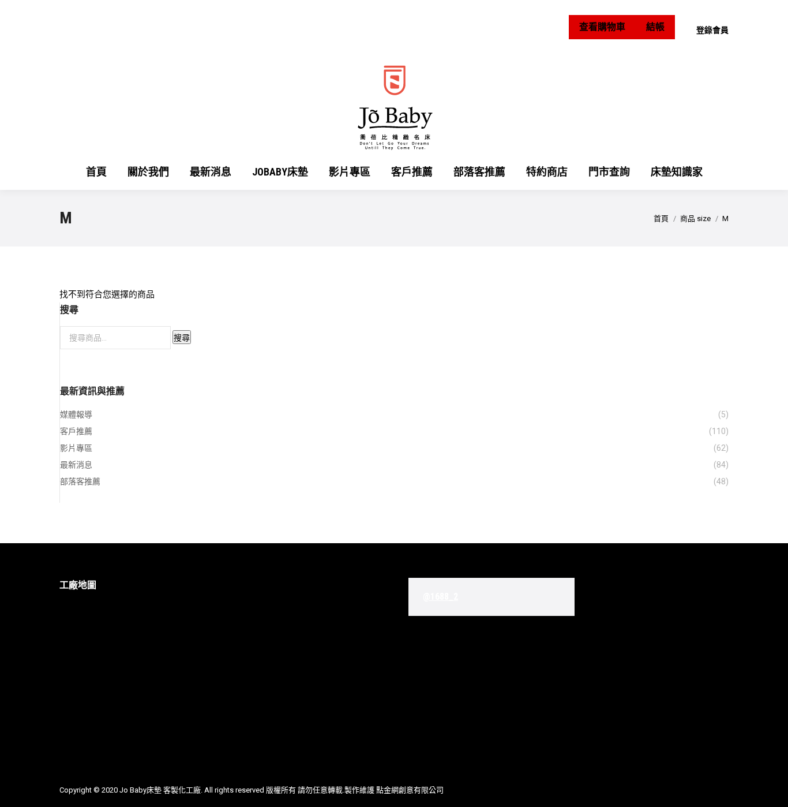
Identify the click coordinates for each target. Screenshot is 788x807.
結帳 (655, 26)
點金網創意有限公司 (410, 790)
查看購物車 (602, 26)
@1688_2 (440, 596)
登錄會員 (712, 30)
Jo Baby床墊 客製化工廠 (160, 790)
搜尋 (182, 337)
